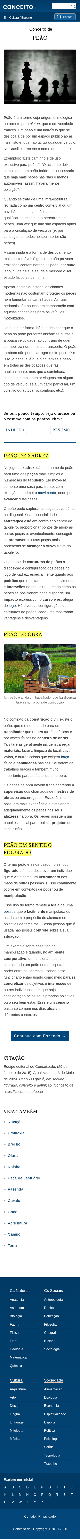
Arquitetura (18, 1389)
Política (49, 1430)
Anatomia (17, 1299)
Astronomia (18, 1308)
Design (15, 1405)
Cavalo (14, 1201)
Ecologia (50, 1397)
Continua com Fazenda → (40, 1036)
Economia (51, 1405)
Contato (30, 1516)
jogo (12, 606)
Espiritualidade (55, 1414)
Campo (14, 1234)
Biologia (16, 1316)
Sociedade (53, 1380)
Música (15, 1439)
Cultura (14, 17)
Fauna (14, 1324)
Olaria (13, 1156)
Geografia (51, 1332)
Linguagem (18, 1422)
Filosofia (50, 1324)
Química (16, 1366)
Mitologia (16, 1430)
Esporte (26, 17)
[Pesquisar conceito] (73, 6)
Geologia (16, 1349)
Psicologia (51, 1439)
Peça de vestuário (24, 1178)
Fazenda (15, 1189)
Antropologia (53, 1299)
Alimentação (53, 1389)
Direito (49, 1308)
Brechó (14, 1144)
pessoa (10, 912)
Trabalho (50, 1463)
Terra (12, 1246)
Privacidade (47, 1516)
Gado (12, 1212)
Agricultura (17, 1223)
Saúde (49, 1447)
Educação (51, 1316)
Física (14, 1332)
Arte (13, 1397)
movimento (47, 493)
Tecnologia (52, 1455)
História (49, 1341)
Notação (15, 1122)
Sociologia (52, 1349)
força (65, 757)
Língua (15, 1414)
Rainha (14, 1167)
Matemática (18, 1357)
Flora (13, 1341)
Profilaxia (16, 1133)
